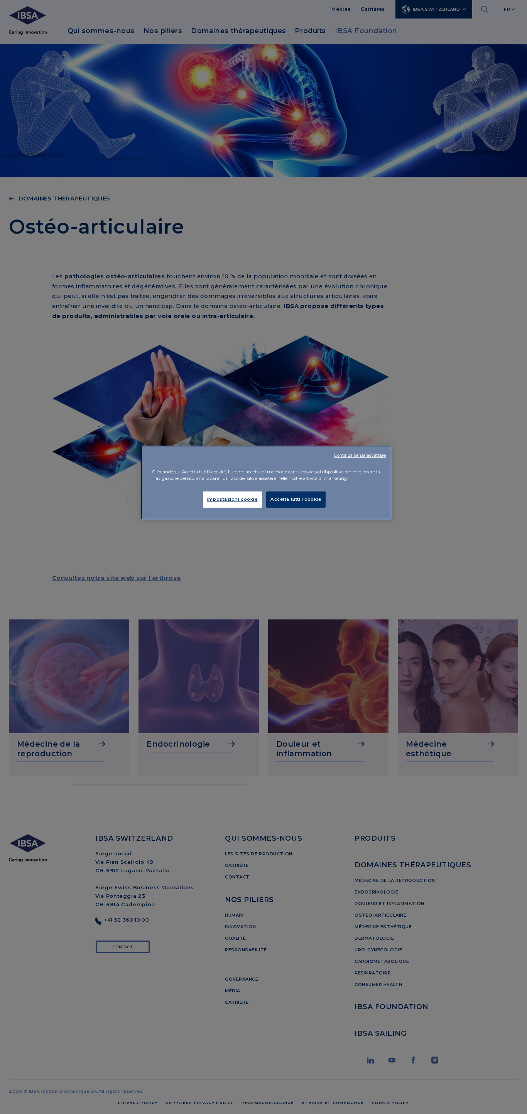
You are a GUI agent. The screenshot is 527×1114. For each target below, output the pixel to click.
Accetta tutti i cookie (295, 499)
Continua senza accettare (360, 455)
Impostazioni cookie (232, 499)
